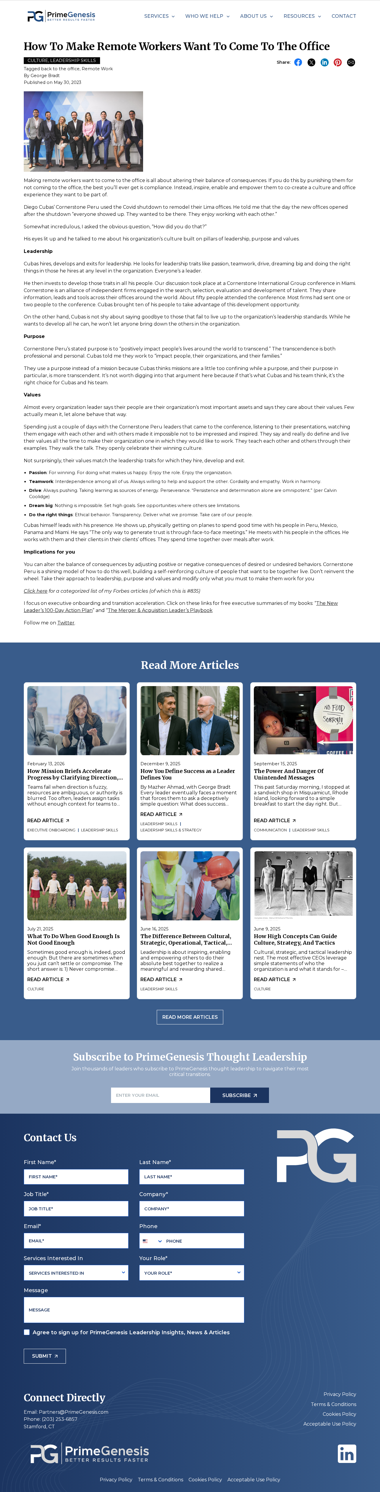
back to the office (60, 68)
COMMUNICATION (270, 830)
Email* (32, 1226)
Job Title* (36, 1194)
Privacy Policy (340, 1394)
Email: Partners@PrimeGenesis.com (66, 1412)
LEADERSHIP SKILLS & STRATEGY (170, 830)
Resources (299, 16)
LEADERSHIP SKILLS (99, 830)
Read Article (45, 820)
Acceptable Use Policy (329, 1424)
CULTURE (35, 989)
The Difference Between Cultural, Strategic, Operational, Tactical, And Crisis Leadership (185, 943)
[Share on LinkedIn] (324, 62)
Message (36, 1290)
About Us (253, 16)
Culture (38, 60)
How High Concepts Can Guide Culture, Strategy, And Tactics (295, 939)
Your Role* (153, 1258)
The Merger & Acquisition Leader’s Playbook (160, 610)
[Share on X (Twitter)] (311, 62)
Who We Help (204, 16)
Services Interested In (53, 1258)
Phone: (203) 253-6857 (50, 1419)
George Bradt (45, 75)
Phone (148, 1226)
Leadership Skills (73, 60)
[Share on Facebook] (298, 62)
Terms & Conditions (333, 1404)
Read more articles (190, 1017)
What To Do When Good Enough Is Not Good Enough (73, 939)
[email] (351, 62)
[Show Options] (123, 1272)
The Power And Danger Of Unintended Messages (288, 774)
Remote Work (97, 68)
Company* (153, 1194)
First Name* (40, 1162)
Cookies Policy (339, 1414)
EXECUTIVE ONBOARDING (51, 830)
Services (156, 16)
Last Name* (155, 1162)
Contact (344, 16)
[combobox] (151, 1241)
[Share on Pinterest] (337, 62)
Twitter (66, 623)
